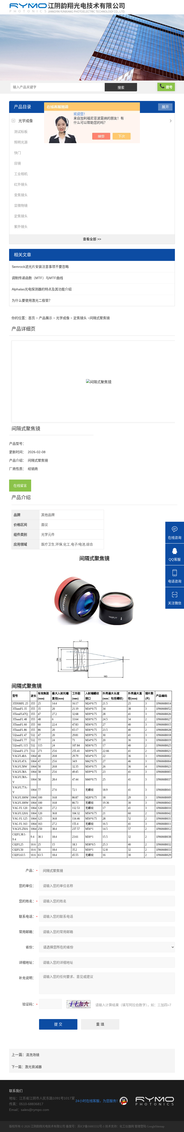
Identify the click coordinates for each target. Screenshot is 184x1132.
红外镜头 (21, 184)
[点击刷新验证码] (79, 1004)
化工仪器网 (127, 1126)
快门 (17, 153)
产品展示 (45, 318)
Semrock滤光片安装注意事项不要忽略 (40, 267)
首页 (31, 318)
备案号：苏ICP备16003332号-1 (85, 1126)
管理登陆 (140, 1126)
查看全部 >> (92, 239)
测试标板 (21, 132)
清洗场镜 (32, 1055)
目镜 (17, 163)
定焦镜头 (21, 216)
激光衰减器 (33, 1067)
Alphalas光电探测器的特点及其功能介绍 (42, 289)
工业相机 (21, 174)
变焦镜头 (21, 195)
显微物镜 (21, 205)
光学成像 (25, 121)
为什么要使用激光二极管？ (32, 300)
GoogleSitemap (155, 1126)
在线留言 (20, 485)
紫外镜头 (21, 227)
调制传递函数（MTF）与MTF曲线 (37, 278)
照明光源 (21, 142)
